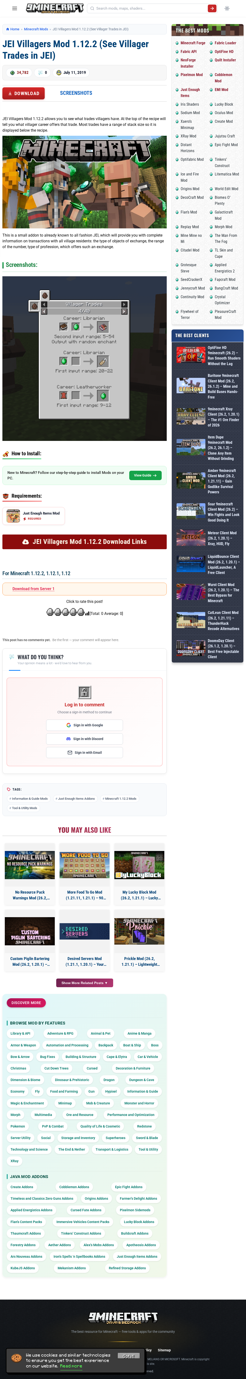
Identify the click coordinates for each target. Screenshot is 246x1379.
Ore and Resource (79, 1115)
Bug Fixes (47, 1057)
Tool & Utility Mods (24, 808)
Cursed (92, 1068)
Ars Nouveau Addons (26, 1256)
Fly (37, 1091)
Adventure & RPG (60, 1033)
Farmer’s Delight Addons (138, 1198)
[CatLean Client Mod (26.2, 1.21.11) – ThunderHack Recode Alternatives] (191, 621)
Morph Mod (223, 227)
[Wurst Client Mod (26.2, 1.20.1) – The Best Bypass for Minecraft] (191, 593)
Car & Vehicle (148, 1057)
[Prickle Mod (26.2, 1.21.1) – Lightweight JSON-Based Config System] (139, 931)
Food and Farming (64, 1091)
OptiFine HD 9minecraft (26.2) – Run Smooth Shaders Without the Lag (224, 355)
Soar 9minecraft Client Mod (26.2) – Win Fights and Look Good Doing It (224, 512)
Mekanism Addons (72, 1268)
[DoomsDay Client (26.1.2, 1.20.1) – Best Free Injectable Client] (191, 649)
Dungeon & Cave (141, 1080)
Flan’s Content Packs (26, 1222)
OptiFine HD (224, 51)
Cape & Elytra (117, 1057)
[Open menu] (15, 8)
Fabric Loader (225, 43)
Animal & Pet (101, 1033)
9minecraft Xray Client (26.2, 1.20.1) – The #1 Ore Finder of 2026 (223, 417)
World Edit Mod (226, 189)
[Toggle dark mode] (227, 8)
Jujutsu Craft (225, 136)
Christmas (18, 1068)
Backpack (105, 1045)
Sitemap (164, 1350)
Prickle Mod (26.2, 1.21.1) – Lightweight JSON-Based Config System (139, 961)
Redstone (144, 1126)
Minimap (65, 1103)
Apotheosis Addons (141, 1245)
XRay (14, 1161)
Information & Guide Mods (30, 798)
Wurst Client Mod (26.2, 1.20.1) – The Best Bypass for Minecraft (223, 592)
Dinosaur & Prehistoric (72, 1080)
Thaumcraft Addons (26, 1233)
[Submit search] (212, 8)
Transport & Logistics (112, 1149)
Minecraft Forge (193, 43)
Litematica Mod (227, 174)
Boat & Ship (132, 1045)
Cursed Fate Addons (86, 1210)
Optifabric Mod (192, 159)
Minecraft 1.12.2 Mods (120, 798)
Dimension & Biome (25, 1080)
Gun (91, 1091)
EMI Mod (221, 89)
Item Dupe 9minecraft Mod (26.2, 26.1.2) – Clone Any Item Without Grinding (221, 448)
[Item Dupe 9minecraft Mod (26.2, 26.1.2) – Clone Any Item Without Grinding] (191, 448)
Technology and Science (29, 1149)
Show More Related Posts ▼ (85, 983)
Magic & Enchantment (27, 1103)
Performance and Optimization (130, 1115)
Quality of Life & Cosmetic (100, 1126)
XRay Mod (188, 136)
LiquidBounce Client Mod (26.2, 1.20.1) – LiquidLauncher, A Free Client (224, 564)
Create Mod (224, 121)
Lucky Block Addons (139, 1222)
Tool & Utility (148, 1149)
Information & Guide (142, 1091)
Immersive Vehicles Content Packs (82, 1222)
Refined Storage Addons (127, 1268)
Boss (155, 1045)
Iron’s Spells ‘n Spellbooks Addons (79, 1256)
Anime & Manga (140, 1033)
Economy (18, 1091)
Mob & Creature (98, 1103)
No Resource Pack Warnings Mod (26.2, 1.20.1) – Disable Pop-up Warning (29, 895)
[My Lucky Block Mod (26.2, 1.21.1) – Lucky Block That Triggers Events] (139, 865)
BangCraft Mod (226, 288)
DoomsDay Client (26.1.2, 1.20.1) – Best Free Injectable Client (223, 648)
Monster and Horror (139, 1103)
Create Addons (22, 1187)
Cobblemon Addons (74, 1187)
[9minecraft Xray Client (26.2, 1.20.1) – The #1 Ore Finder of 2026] (191, 417)
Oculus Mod (224, 112)
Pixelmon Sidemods (135, 1210)
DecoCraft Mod (192, 197)
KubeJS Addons (23, 1268)
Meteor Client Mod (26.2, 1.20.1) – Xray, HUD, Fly (222, 538)
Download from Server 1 (33, 588)
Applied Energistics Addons (31, 1210)
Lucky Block (224, 104)
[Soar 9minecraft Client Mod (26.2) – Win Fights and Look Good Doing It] (191, 512)
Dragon (109, 1080)
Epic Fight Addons (128, 1187)
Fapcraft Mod (225, 279)
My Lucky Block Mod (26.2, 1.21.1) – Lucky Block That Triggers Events (139, 895)
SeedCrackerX (191, 279)
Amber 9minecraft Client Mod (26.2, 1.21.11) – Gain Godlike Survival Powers (222, 481)
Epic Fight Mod (226, 144)
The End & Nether (71, 1149)
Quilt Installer (225, 60)
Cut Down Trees (56, 1068)
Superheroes (115, 1138)
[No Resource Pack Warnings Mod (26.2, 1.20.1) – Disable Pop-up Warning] (30, 865)
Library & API (20, 1033)
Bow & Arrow (20, 1057)
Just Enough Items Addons (76, 798)
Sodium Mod (190, 112)
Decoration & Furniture (133, 1068)
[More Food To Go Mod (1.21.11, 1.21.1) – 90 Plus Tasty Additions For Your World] (85, 865)
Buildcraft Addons (134, 1233)
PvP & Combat (53, 1126)
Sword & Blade (147, 1138)
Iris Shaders (190, 104)
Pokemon (18, 1126)
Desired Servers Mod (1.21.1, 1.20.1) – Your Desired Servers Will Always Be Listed (85, 961)
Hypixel (111, 1091)
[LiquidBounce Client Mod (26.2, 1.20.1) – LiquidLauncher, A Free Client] (191, 565)
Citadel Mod (190, 250)
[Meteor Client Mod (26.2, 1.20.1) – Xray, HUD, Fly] (191, 538)
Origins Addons (96, 1198)
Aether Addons (59, 1245)
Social (46, 1138)
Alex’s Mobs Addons (99, 1245)
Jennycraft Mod (193, 288)
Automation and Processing (67, 1045)
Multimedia (43, 1115)
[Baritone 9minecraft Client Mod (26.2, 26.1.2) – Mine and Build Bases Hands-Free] (191, 386)
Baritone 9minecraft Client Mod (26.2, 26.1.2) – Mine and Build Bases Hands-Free (223, 386)
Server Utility (21, 1138)
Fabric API (189, 51)
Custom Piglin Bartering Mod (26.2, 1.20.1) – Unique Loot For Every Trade (29, 961)
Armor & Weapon (23, 1045)
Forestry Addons (23, 1245)
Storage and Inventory (78, 1138)
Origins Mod (190, 189)
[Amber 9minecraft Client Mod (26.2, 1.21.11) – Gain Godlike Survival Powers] (191, 481)
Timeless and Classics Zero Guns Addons (42, 1198)
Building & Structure (81, 1057)
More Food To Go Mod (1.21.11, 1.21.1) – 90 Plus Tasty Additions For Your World (84, 895)
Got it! (129, 1356)
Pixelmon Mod (192, 74)
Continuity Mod (192, 297)
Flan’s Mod (189, 212)
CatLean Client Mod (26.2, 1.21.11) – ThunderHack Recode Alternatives (223, 620)
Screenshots (76, 93)
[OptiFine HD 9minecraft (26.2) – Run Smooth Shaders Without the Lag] (191, 356)
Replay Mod (190, 227)
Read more (71, 1366)
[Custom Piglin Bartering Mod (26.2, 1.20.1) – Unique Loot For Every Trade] (30, 931)
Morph (15, 1115)
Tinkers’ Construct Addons (81, 1233)
